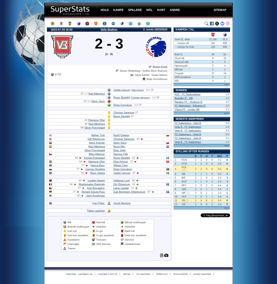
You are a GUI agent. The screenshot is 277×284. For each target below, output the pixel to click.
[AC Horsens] (54, 23)
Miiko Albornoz (97, 154)
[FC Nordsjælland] (97, 23)
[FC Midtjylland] (89, 23)
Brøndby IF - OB (184, 98)
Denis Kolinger (97, 142)
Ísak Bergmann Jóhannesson (129, 191)
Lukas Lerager (121, 188)
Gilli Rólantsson (96, 139)
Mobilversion (162, 274)
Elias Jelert (119, 150)
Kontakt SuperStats (202, 274)
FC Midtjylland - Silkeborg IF (190, 105)
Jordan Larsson (121, 90)
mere (226, 84)
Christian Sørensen (140, 97)
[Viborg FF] (149, 23)
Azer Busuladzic (96, 188)
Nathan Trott (98, 135)
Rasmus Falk (120, 154)
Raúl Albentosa (96, 93)
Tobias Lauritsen (96, 210)
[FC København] (80, 23)
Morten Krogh (160, 66)
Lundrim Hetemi (96, 180)
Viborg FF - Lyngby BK (187, 109)
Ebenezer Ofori (96, 120)
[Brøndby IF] (71, 23)
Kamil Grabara (121, 135)
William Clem (120, 165)
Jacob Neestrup (122, 203)
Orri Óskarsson (121, 184)
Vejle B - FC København (188, 126)
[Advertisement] (22, 74)
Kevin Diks (119, 146)
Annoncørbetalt (180, 274)
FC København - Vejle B (188, 123)
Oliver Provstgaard (94, 127)
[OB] (115, 23)
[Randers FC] (123, 23)
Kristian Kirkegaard (94, 157)
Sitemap (126, 274)
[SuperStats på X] (217, 23)
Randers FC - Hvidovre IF (189, 102)
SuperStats (71, 10)
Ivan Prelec (98, 203)
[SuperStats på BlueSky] (222, 23)
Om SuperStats (143, 274)
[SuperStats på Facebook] (212, 23)
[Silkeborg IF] (132, 23)
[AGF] (63, 23)
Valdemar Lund (121, 180)
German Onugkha (95, 169)
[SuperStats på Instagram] (228, 23)
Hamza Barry (97, 165)
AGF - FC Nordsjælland (187, 94)
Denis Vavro (98, 101)
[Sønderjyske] (141, 23)
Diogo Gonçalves (122, 105)
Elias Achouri (137, 90)
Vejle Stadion (109, 29)
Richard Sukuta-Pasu (93, 191)
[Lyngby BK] (106, 23)
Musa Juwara (97, 173)
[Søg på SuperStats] (206, 23)
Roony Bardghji (121, 97)
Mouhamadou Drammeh (92, 184)
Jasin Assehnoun (95, 195)
